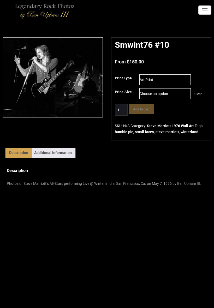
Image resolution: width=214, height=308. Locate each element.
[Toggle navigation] (204, 10)
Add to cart (141, 109)
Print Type (123, 78)
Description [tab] (18, 153)
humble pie (124, 132)
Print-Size (123, 92)
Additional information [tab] (53, 153)
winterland (189, 132)
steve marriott (167, 132)
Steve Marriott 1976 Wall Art (170, 126)
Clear (198, 94)
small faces (144, 132)
